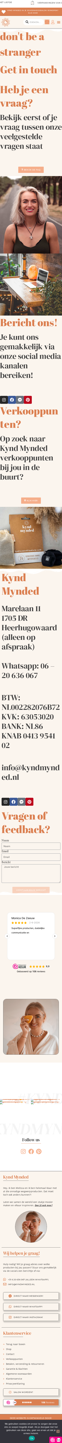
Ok (31, 1438)
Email (5, 851)
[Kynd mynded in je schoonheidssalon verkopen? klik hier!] (4, 12)
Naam (5, 840)
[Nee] (58, 1431)
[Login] (53, 22)
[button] (58, 22)
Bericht (6, 862)
